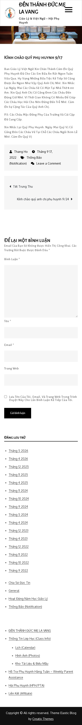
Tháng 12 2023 (18, 530)
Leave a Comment (48, 163)
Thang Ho (21, 151)
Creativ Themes (43, 719)
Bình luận (12, 259)
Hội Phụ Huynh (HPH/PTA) (26, 685)
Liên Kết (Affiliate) (20, 693)
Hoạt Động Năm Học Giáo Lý (28, 598)
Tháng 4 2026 (18, 458)
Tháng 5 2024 (18, 514)
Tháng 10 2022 (19, 562)
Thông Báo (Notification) (25, 606)
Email (9, 345)
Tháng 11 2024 (18, 490)
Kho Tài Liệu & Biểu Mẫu (31, 663)
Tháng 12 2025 (19, 466)
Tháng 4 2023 (18, 538)
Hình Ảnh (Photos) (27, 655)
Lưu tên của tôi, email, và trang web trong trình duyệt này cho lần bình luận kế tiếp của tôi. (43, 398)
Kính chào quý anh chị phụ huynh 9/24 (43, 199)
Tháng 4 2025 (18, 482)
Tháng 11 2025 (18, 474)
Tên (7, 321)
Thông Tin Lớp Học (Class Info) (30, 638)
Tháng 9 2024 (18, 506)
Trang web (11, 368)
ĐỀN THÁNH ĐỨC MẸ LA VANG (30, 630)
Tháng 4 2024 (18, 522)
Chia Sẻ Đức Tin (19, 582)
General (14, 590)
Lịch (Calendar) (25, 647)
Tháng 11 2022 (18, 554)
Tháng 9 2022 (18, 570)
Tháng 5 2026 (18, 450)
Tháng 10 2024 (19, 498)
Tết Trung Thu (23, 186)
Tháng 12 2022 (19, 546)
